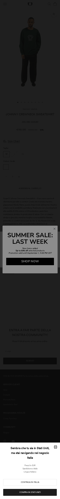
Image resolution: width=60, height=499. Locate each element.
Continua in (30, 482)
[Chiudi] (55, 447)
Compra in (29, 492)
